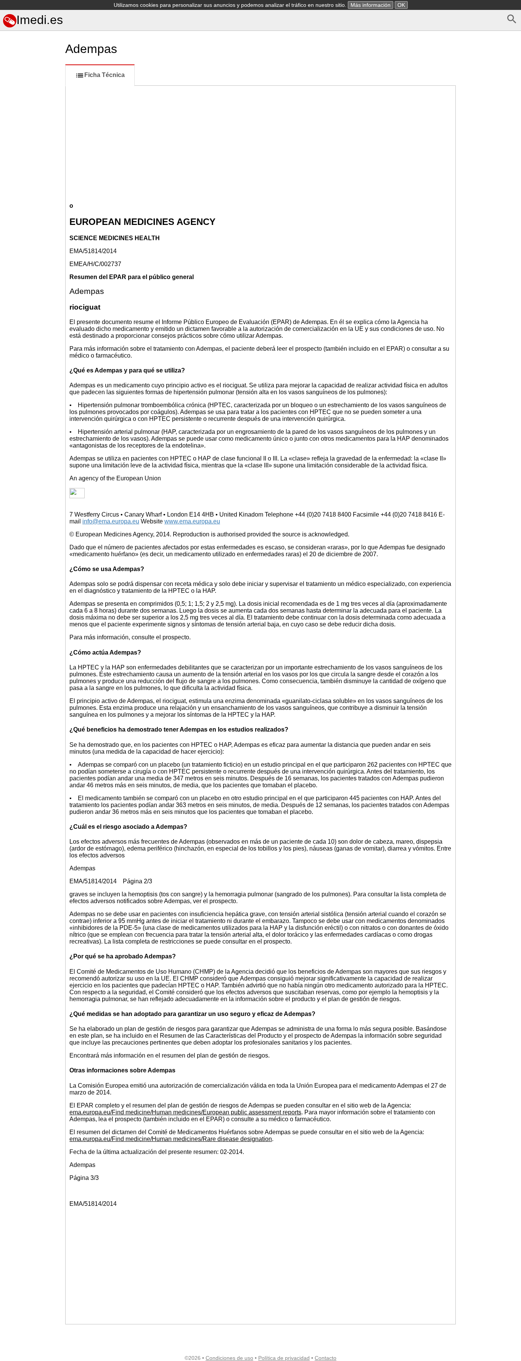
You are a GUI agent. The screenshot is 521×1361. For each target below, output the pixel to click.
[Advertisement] (31, 353)
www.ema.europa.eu (192, 521)
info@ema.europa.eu (110, 521)
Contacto (325, 1358)
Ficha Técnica (104, 75)
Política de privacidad (284, 1358)
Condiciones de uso (229, 1358)
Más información (371, 5)
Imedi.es (39, 20)
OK (401, 5)
